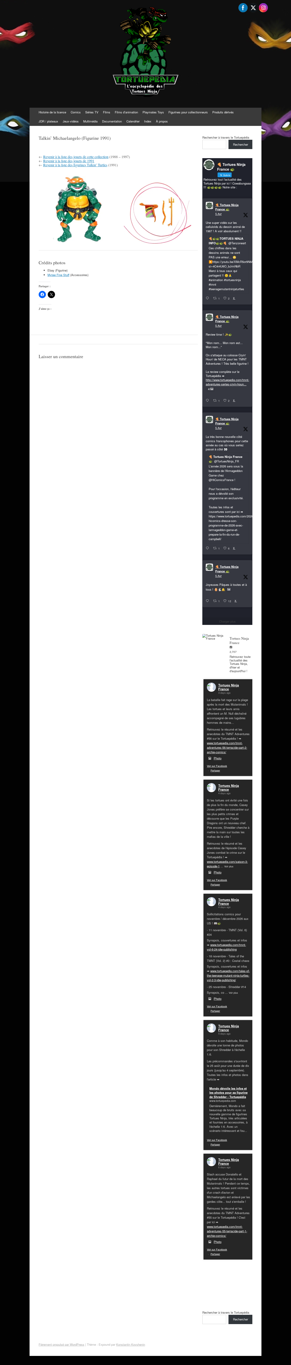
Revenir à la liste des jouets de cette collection (75, 156)
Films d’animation (126, 112)
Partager (215, 770)
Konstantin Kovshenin (130, 1344)
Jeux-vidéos (71, 121)
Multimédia (90, 121)
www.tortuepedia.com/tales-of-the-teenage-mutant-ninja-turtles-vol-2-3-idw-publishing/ (228, 975)
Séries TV (91, 112)
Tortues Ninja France (228, 687)
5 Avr (218, 214)
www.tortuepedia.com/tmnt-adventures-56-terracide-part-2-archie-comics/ (227, 747)
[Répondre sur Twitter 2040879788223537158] (208, 298)
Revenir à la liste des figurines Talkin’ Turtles (75, 164)
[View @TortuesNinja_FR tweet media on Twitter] (228, 589)
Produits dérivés (223, 112)
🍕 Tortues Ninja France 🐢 (226, 207)
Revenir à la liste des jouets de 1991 (68, 160)
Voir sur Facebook (217, 766)
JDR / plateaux (48, 121)
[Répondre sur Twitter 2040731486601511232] (208, 601)
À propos (162, 121)
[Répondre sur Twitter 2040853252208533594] (208, 548)
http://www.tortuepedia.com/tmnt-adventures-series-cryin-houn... (227, 382)
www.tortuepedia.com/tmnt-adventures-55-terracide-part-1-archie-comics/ (227, 1231)
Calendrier (133, 121)
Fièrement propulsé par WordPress (61, 1344)
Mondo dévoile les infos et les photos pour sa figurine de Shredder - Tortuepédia (228, 1092)
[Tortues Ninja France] (213, 637)
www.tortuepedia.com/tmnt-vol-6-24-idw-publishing (226, 947)
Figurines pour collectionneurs (188, 112)
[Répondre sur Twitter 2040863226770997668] (208, 400)
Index (147, 121)
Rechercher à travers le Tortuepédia (225, 137)
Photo (217, 758)
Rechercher (240, 144)
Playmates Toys (153, 112)
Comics (76, 112)
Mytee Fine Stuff (58, 275)
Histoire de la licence (52, 112)
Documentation (112, 121)
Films (106, 112)
